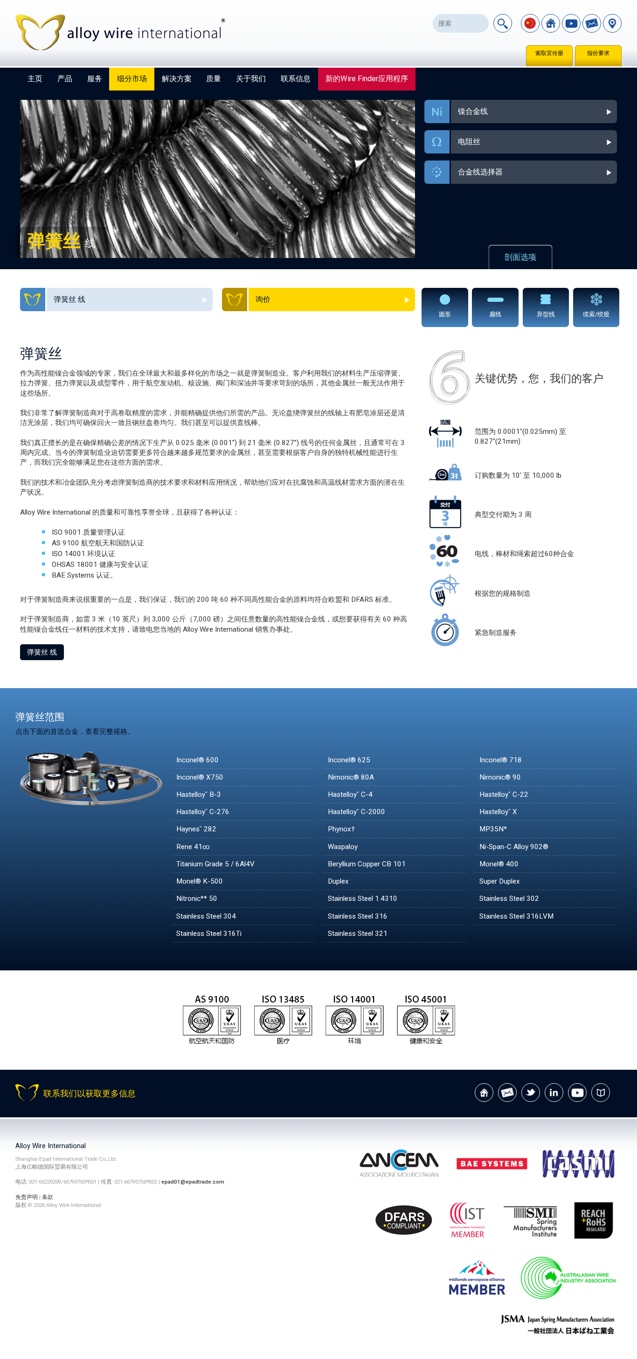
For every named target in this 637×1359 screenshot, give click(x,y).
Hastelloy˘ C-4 (350, 794)
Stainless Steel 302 (509, 898)
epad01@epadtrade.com (192, 1181)
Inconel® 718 (500, 760)
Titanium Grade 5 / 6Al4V (215, 864)
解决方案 (177, 78)
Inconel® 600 (197, 760)
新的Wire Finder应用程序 (366, 78)
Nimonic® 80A (351, 777)
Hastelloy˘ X (498, 812)
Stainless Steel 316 (358, 916)
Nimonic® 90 (500, 777)
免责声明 (26, 1197)
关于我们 (251, 78)
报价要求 (598, 53)
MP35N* (493, 829)
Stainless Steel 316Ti (209, 933)
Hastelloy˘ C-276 (202, 812)
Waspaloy (343, 847)
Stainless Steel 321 (358, 933)
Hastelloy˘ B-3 (198, 794)
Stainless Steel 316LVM (516, 916)
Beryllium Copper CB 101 (367, 864)
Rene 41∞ (193, 847)
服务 (94, 78)
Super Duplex (499, 881)
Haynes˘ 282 (196, 829)
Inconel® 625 (349, 760)
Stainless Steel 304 (206, 916)
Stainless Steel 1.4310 (362, 898)
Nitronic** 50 (196, 898)
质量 (213, 78)
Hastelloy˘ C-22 (503, 794)
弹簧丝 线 (42, 652)
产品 (64, 78)
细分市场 (132, 78)
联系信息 (296, 78)
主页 (35, 78)
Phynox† (341, 829)
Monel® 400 (499, 864)
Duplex (338, 881)
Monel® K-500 (199, 881)
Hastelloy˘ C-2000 (356, 812)
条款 (47, 1197)
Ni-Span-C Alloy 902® (513, 847)
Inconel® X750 (199, 777)
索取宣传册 (549, 53)
